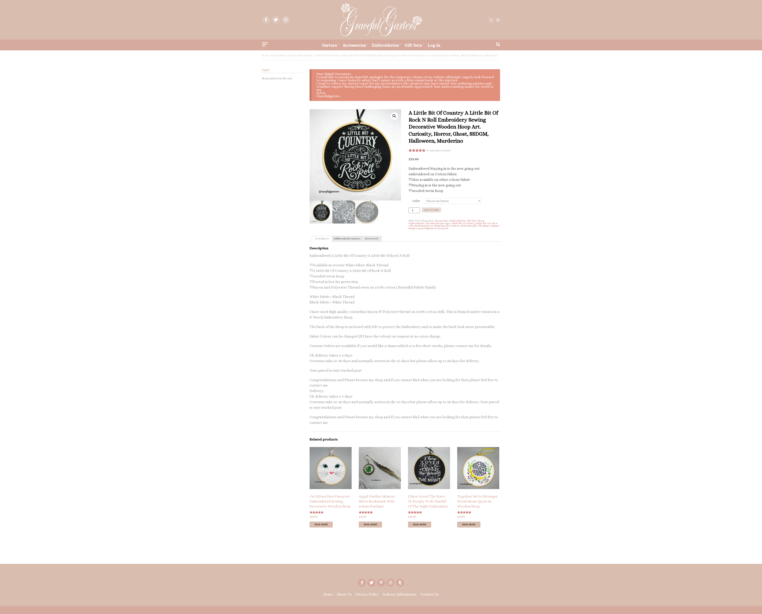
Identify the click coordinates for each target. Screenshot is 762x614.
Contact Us (429, 594)
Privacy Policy (367, 594)
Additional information (347, 238)
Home (265, 55)
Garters (329, 45)
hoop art (443, 228)
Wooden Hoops (435, 223)
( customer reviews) (438, 150)
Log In (434, 45)
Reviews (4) (371, 238)
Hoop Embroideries (300, 55)
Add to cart (431, 210)
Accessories (354, 45)
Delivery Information (400, 594)
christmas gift (468, 225)
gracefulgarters (427, 228)
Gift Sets (413, 45)
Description (322, 238)
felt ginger (484, 225)
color (416, 201)
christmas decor (423, 225)
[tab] (322, 239)
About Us (344, 594)
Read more (321, 524)
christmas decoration (446, 225)
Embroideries (385, 45)
